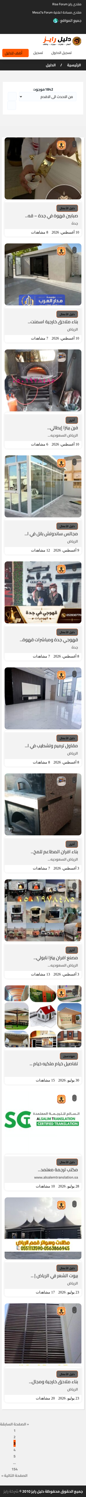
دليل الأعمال (67, 208)
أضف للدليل (13, 53)
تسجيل (38, 52)
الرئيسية (74, 64)
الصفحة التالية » (14, 1475)
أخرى (72, 420)
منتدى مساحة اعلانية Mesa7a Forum (56, 12)
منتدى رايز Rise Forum (66, 4)
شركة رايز (11, 1491)
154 (14, 1469)
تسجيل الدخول (61, 52)
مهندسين (69, 1056)
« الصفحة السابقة (14, 1424)
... (14, 1462)
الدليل (51, 64)
